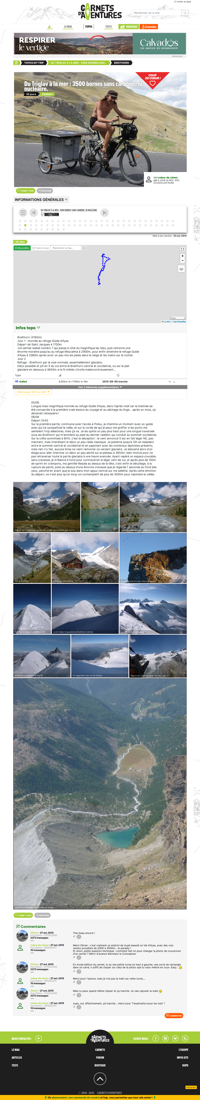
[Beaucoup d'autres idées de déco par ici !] (158, 656)
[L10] (146, 221)
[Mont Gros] (146, 225)
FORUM (100, 1057)
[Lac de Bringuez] (173, 221)
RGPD (185, 1065)
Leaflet (167, 321)
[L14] (104, 212)
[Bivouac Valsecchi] (135, 221)
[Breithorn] (25, 225)
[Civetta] (85, 221)
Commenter (175, 1016)
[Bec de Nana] (36, 225)
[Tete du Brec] (135, 225)
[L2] (47, 221)
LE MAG (68, 26)
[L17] (63, 225)
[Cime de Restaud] (156, 225)
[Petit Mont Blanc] (69, 225)
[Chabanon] (58, 229)
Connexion (150, 26)
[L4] (69, 221)
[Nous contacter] (37, 1040)
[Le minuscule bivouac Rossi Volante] (153, 558)
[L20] (96, 225)
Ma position (23, 247)
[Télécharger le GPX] (174, 382)
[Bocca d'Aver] (47, 225)
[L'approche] (25, 221)
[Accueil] (49, 26)
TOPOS (88, 26)
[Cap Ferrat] (173, 225)
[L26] (167, 225)
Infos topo (26, 327)
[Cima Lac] (118, 221)
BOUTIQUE (131, 26)
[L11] (156, 221)
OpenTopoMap (179, 321)
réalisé (23, 381)
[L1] (36, 221)
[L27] (20, 229)
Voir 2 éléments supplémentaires (99, 387)
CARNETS (100, 1049)
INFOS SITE (182, 1057)
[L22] (118, 225)
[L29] (42, 229)
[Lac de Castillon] (36, 229)
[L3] (58, 221)
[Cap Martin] (162, 225)
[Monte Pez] (107, 221)
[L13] (20, 225)
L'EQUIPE (183, 1049)
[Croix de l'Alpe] (113, 225)
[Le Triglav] (31, 221)
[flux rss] (183, 1040)
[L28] (31, 229)
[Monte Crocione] (151, 221)
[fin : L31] (63, 229)
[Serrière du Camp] (124, 225)
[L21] (107, 225)
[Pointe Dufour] (162, 221)
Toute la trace (42, 247)
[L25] (151, 225)
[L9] (124, 221)
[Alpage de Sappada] (63, 221)
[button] (182, 249)
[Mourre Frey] (25, 229)
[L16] (53, 225)
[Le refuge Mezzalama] (85, 558)
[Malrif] (102, 225)
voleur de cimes (168, 177)
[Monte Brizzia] (42, 221)
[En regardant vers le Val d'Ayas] (99, 656)
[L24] (140, 225)
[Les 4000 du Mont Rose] (153, 609)
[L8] (113, 221)
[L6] (91, 221)
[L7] (102, 221)
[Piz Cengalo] (129, 221)
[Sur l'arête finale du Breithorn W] (32, 609)
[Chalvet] (47, 229)
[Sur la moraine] (32, 558)
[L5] (80, 221)
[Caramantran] (91, 225)
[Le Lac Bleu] (100, 507)
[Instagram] (164, 1040)
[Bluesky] (173, 1040)
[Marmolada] (96, 221)
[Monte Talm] (53, 221)
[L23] (129, 225)
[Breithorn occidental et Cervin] (41, 656)
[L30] (53, 229)
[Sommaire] (23, 212)
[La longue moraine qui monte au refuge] (153, 507)
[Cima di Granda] (140, 221)
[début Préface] (20, 221)
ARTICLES (17, 1057)
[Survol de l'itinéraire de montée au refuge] (100, 793)
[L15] (42, 225)
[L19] (85, 225)
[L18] (74, 225)
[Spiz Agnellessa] (74, 221)
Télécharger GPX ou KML (32, 392)
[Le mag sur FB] (154, 1040)
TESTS (108, 26)
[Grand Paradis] (58, 225)
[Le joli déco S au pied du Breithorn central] (85, 609)
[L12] (167, 221)
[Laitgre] (80, 225)
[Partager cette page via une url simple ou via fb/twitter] (79, 937)
